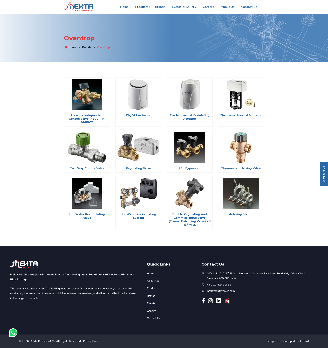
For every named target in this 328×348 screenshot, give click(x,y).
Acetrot (304, 341)
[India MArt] (227, 300)
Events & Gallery (184, 7)
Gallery (151, 311)
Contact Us (249, 7)
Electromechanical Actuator (241, 115)
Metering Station (240, 214)
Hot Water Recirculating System (138, 216)
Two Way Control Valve (87, 168)
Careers (208, 7)
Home (124, 7)
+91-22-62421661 (219, 285)
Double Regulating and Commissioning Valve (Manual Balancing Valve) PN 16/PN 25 (190, 219)
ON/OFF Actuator (138, 115)
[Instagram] (210, 302)
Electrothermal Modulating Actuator (190, 117)
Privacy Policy (91, 341)
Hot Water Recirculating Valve (87, 216)
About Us (227, 7)
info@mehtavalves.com (221, 291)
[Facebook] (203, 302)
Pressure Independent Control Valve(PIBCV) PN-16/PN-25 (87, 119)
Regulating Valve (138, 168)
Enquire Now (324, 174)
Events (151, 303)
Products (141, 7)
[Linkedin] (218, 302)
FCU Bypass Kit (190, 168)
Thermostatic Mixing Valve (241, 168)
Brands (160, 7)
